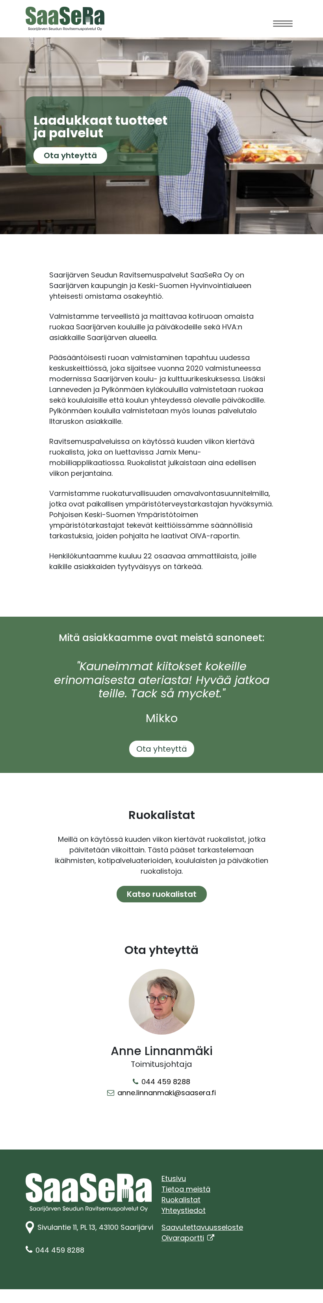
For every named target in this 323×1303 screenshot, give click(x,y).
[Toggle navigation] (282, 23)
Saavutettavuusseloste (202, 1227)
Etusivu (174, 1178)
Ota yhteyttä (75, 155)
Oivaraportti (188, 1238)
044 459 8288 (165, 1082)
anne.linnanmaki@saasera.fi (166, 1093)
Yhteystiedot (184, 1210)
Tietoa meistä (186, 1189)
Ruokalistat (181, 1200)
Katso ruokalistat (162, 894)
